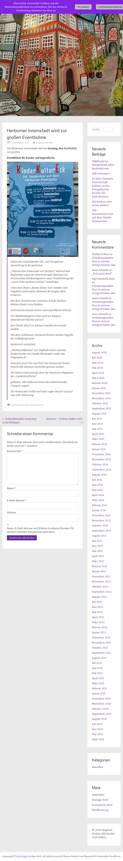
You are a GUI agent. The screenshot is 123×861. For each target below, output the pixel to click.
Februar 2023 (99, 566)
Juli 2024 (97, 479)
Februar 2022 (99, 627)
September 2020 (101, 713)
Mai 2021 (97, 673)
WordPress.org (100, 809)
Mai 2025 (97, 428)
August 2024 (99, 474)
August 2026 (99, 352)
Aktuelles (97, 766)
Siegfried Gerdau (44, 142)
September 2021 (101, 652)
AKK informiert (101, 173)
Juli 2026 (97, 357)
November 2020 (101, 703)
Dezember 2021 (101, 637)
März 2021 (98, 683)
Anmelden (98, 794)
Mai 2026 (97, 367)
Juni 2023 (97, 545)
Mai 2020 (97, 734)
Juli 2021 (97, 662)
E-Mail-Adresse (17, 500)
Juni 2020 (97, 729)
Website (11, 512)
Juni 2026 (97, 362)
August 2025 (99, 413)
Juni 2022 (97, 606)
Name (11, 488)
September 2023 (101, 530)
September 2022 (101, 591)
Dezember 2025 (101, 393)
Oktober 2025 (100, 403)
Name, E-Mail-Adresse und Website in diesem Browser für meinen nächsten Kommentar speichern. (40, 530)
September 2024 (101, 469)
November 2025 (101, 398)
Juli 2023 (97, 540)
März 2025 (98, 439)
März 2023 (98, 561)
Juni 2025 (97, 423)
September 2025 (101, 408)
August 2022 (99, 596)
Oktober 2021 (100, 647)
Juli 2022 (97, 601)
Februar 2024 (99, 505)
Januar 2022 (99, 632)
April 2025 (98, 433)
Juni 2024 (97, 484)
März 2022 (98, 622)
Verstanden (83, 7)
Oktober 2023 (100, 525)
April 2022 (98, 617)
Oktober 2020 (100, 708)
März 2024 (98, 500)
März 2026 (98, 377)
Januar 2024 (99, 510)
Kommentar (15, 451)
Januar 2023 (99, 571)
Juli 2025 (97, 418)
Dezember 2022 (101, 576)
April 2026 (98, 372)
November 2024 (101, 459)
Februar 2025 (99, 444)
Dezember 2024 (101, 454)
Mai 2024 (97, 489)
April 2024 (98, 495)
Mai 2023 (97, 551)
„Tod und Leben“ (102, 273)
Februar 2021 (99, 688)
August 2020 (99, 718)
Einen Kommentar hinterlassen (26, 405)
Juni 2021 (97, 668)
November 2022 (101, 581)
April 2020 (98, 739)
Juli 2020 (97, 724)
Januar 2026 (99, 388)
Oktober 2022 (100, 586)
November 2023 (101, 520)
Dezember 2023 (101, 515)
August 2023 (99, 535)
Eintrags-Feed (100, 799)
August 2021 (99, 657)
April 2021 (98, 678)
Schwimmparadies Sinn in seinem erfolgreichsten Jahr (104, 261)
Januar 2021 (99, 693)
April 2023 (98, 556)
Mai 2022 (97, 612)
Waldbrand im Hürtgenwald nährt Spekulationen (103, 165)
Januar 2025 (99, 449)
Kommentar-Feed (102, 804)
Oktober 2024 (100, 464)
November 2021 (101, 642)
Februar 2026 (99, 383)
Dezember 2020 (101, 698)
